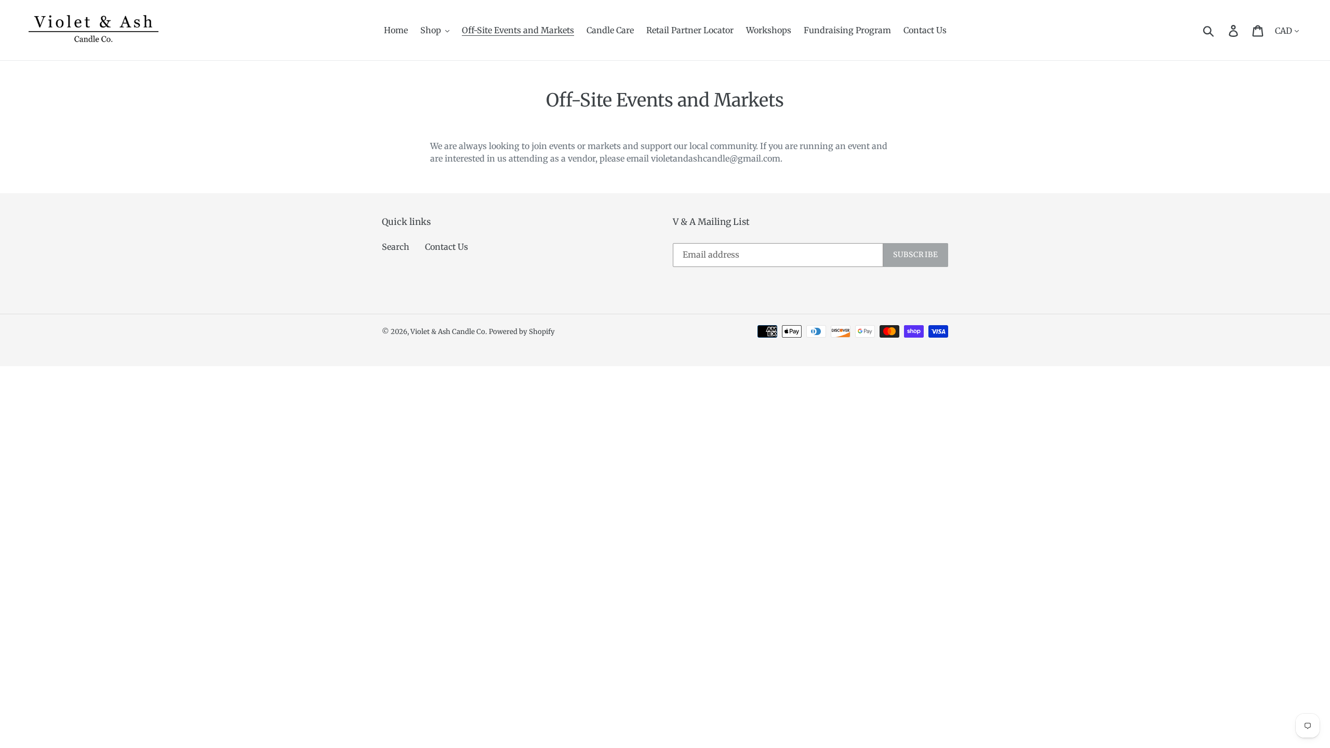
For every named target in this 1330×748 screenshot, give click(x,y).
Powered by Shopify (522, 331)
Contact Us (446, 247)
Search (395, 247)
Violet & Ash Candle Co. (448, 331)
